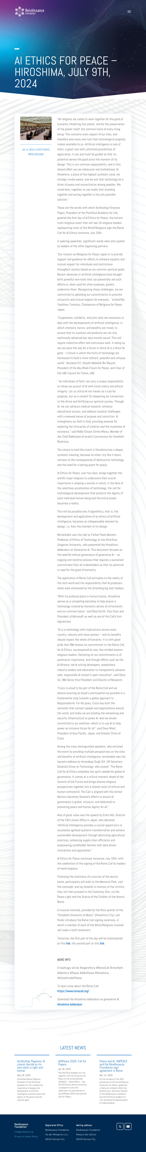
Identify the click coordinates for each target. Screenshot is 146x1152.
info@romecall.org (24, 1131)
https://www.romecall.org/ (73, 991)
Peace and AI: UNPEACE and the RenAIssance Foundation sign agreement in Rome (113, 1066)
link (68, 943)
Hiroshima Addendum (69, 1004)
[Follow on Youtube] (128, 1126)
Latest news (42, 149)
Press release (36, 154)
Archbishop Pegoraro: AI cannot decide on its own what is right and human (31, 1066)
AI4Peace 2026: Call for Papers (72, 1062)
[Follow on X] (120, 1126)
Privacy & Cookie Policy (26, 1136)
